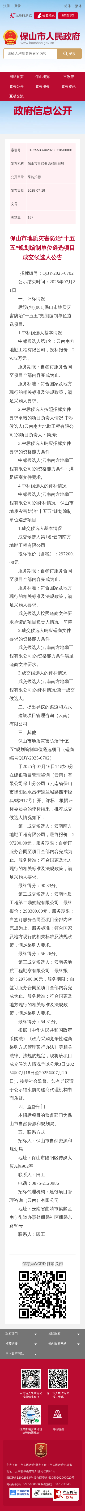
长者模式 (48, 15)
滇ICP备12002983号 (19, 1477)
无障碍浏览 (23, 15)
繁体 (78, 6)
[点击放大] (42, 1295)
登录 (17, 6)
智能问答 (68, 15)
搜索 (72, 54)
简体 (67, 6)
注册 (6, 6)
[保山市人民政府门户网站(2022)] (42, 37)
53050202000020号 (61, 1477)
